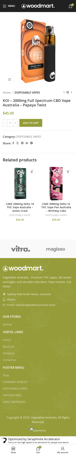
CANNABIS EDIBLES (15, 382)
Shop (6, 375)
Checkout (9, 353)
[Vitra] (20, 249)
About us (8, 346)
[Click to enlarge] (10, 79)
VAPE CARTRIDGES (14, 402)
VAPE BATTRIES (12, 395)
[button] (32, 171)
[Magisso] (55, 249)
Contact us (9, 360)
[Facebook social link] (13, 143)
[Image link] (23, 268)
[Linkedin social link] (27, 143)
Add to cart (31, 122)
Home (7, 92)
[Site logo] (38, 6)
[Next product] (71, 92)
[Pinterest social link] (22, 143)
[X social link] (17, 143)
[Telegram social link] (31, 143)
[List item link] (38, 300)
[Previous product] (64, 92)
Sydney (7, 324)
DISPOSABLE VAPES (27, 92)
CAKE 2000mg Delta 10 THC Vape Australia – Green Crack (20, 207)
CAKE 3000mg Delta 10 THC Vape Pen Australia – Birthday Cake (56, 207)
